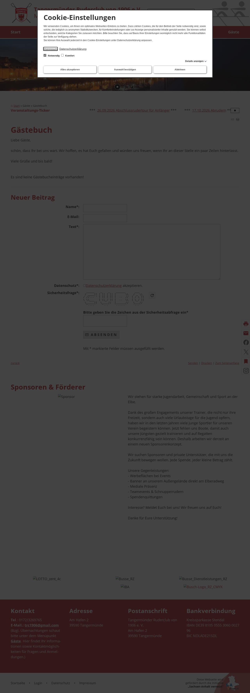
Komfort (69, 55)
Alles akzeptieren (70, 69)
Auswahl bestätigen (125, 69)
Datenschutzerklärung (73, 48)
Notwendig (53, 55)
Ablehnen (180, 69)
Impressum (50, 48)
